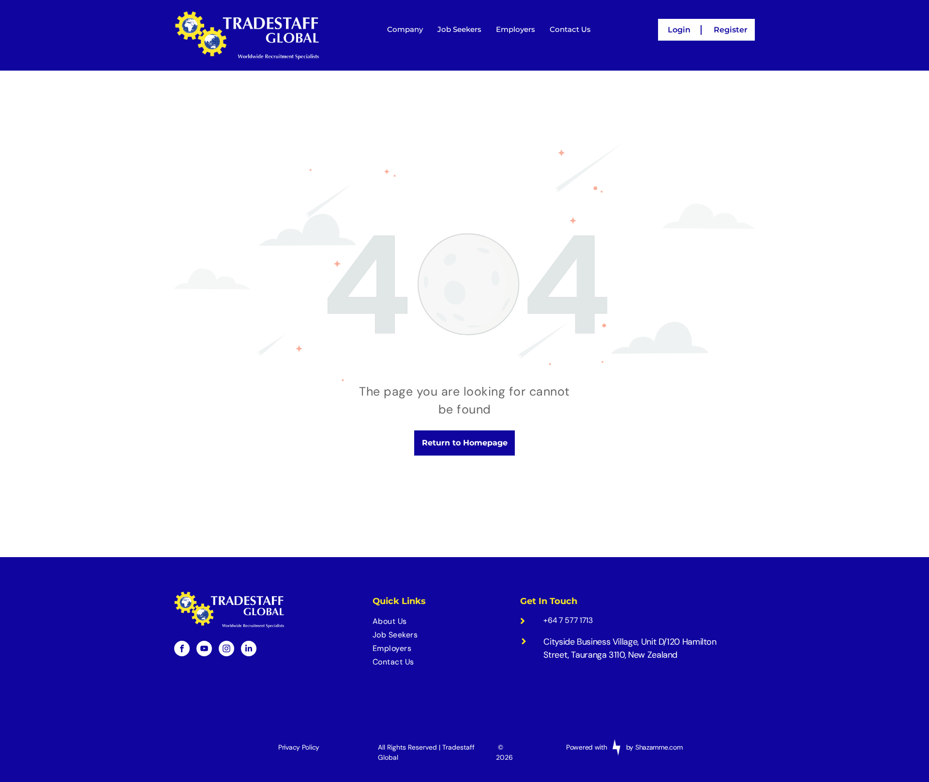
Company (405, 29)
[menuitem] (440, 621)
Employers (515, 29)
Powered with (586, 747)
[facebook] (182, 650)
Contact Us (570, 29)
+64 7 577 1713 (568, 620)
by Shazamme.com (654, 747)
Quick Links (399, 601)
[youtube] (204, 650)
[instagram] (226, 650)
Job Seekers (459, 29)
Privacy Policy (298, 747)
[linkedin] (248, 650)
